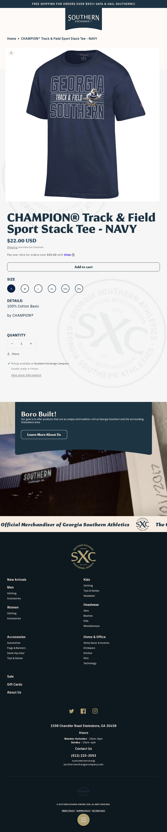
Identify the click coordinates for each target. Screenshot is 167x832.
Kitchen (88, 653)
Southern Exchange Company (72, 804)
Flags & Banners (16, 647)
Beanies (88, 615)
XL (52, 288)
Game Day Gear (16, 653)
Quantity (16, 335)
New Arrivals (16, 580)
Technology (90, 663)
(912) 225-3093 (83, 755)
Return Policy (98, 811)
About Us (14, 692)
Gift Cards (14, 684)
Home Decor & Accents (96, 642)
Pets (86, 658)
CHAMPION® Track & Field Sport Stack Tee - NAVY (59, 39)
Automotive (13, 642)
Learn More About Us (44, 435)
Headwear (89, 595)
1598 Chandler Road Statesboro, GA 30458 (83, 726)
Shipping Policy (83, 811)
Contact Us (83, 749)
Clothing (11, 593)
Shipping (12, 247)
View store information (26, 375)
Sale (10, 676)
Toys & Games (91, 590)
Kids (86, 620)
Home (11, 39)
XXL (65, 288)
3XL (79, 288)
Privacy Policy (68, 811)
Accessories (14, 598)
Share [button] (15, 354)
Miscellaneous (92, 625)
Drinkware (89, 647)
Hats (86, 610)
